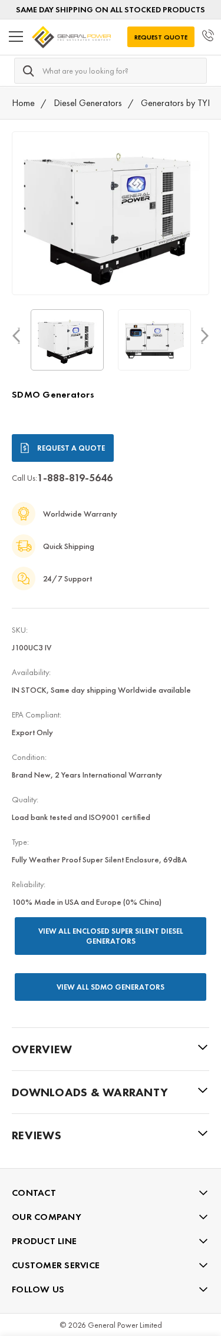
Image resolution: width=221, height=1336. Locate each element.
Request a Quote (71, 448)
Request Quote (160, 37)
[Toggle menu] (16, 37)
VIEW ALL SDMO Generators (110, 987)
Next (204, 335)
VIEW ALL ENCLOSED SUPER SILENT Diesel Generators (110, 936)
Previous (16, 335)
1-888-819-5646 (75, 477)
